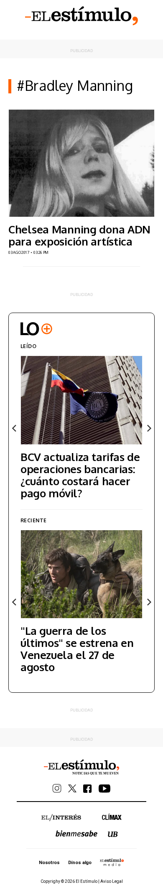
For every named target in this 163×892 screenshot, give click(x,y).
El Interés (61, 818)
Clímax (112, 817)
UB (113, 834)
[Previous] (14, 428)
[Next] (148, 428)
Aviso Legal (111, 881)
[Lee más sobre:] (81, 574)
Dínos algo (80, 862)
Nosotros (49, 862)
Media (112, 862)
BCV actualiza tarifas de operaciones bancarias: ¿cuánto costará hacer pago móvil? (80, 475)
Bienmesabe (76, 833)
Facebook (87, 788)
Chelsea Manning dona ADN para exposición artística (79, 235)
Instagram (57, 788)
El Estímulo (81, 15)
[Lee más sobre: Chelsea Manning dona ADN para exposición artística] (81, 163)
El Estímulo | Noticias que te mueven (81, 767)
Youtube (104, 788)
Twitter (72, 788)
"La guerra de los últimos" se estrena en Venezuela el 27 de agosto (76, 649)
